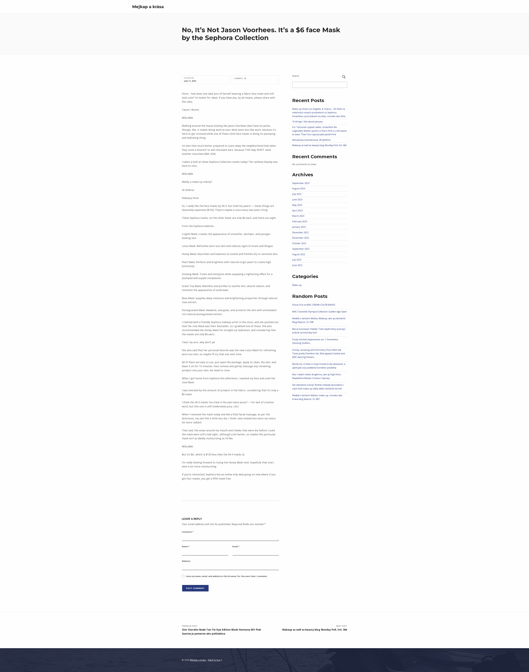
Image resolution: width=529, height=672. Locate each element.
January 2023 (299, 226)
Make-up (297, 285)
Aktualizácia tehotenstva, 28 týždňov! (311, 139)
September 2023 (300, 183)
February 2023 (299, 221)
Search (295, 75)
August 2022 (298, 254)
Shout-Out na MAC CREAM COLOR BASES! (313, 304)
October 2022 (299, 243)
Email (235, 546)
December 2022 (300, 232)
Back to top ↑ (215, 660)
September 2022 (300, 248)
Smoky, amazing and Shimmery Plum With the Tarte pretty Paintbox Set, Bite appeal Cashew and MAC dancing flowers (318, 353)
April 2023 (297, 210)
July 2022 (296, 259)
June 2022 (297, 265)
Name (186, 546)
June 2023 (297, 199)
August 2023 (298, 188)
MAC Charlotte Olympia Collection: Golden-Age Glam (319, 311)
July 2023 (296, 194)
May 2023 (297, 205)
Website (186, 561)
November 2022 (300, 237)
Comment (188, 531)
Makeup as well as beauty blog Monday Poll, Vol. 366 (319, 145)
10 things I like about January (307, 121)
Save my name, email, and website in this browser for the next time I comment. (227, 576)
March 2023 (298, 215)
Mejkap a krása (148, 6)
